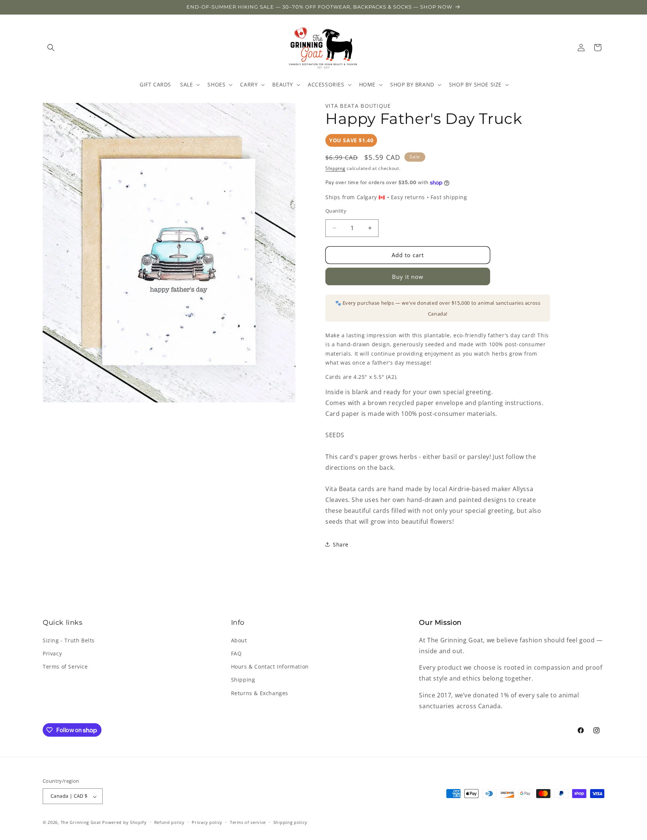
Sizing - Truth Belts (69, 639)
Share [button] (341, 544)
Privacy (52, 653)
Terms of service (248, 822)
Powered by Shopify (124, 822)
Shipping (335, 168)
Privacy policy (207, 822)
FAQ (236, 653)
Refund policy (169, 822)
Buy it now (407, 276)
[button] (51, 47)
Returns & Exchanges (259, 692)
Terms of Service (65, 666)
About (239, 639)
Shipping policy (290, 822)
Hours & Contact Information (270, 666)
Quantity (335, 210)
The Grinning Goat (81, 822)
